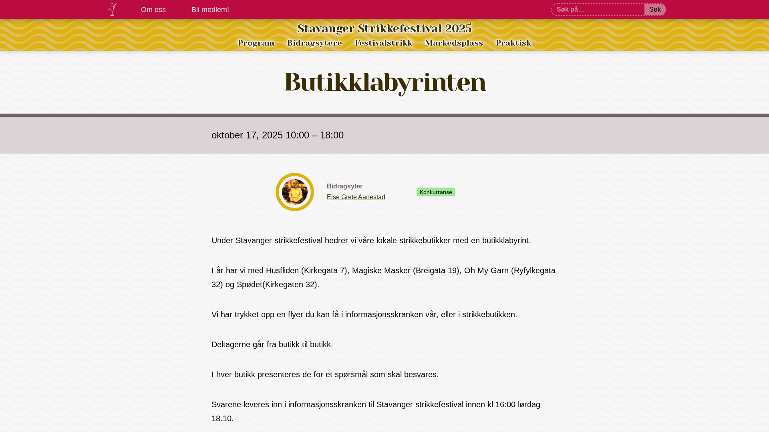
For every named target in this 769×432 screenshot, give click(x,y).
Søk (655, 9)
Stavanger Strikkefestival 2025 (385, 28)
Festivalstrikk (383, 43)
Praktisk (513, 43)
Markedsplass (454, 43)
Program (256, 43)
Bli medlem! (210, 10)
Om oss (153, 10)
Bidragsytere (314, 43)
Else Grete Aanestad (356, 197)
